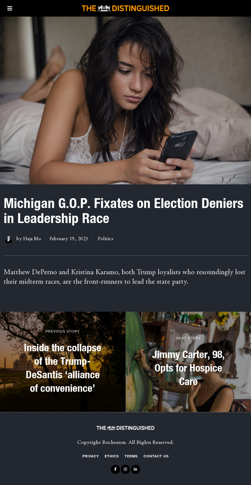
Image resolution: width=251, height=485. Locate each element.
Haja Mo (32, 239)
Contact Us (156, 456)
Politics (105, 239)
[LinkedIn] (135, 469)
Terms (131, 456)
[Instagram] (125, 469)
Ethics (112, 456)
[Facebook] (115, 469)
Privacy (90, 456)
